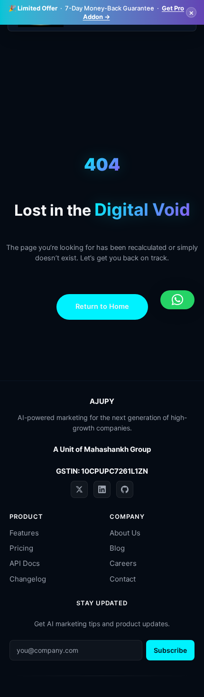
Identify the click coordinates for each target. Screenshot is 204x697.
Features (24, 532)
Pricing (21, 548)
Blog (117, 548)
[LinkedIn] (102, 489)
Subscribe (170, 650)
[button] (177, 299)
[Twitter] (79, 489)
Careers (123, 563)
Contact (123, 578)
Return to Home (102, 306)
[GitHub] (124, 489)
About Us (125, 532)
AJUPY (102, 401)
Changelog (27, 578)
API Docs (24, 563)
